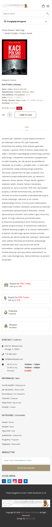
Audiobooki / (12, 435)
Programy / (10, 439)
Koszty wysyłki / (13, 385)
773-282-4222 (10, 354)
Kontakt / (9, 407)
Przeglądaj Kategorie (16, 21)
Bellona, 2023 (28, 92)
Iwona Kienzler (20, 89)
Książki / (8, 422)
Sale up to (16, 286)
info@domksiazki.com (14, 359)
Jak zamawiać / (13, 389)
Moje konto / (11, 402)
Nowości (13, 324)
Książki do (20, 283)
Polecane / (10, 398)
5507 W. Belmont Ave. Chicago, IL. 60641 (14, 347)
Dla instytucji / (13, 394)
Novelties (13, 327)
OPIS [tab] (27, 127)
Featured (12, 313)
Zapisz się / (26, 468)
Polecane (13, 311)
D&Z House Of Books (30, 512)
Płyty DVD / (8, 431)
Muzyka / (8, 426)
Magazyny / (11, 444)
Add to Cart (25, 115)
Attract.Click (30, 518)
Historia (13, 80)
